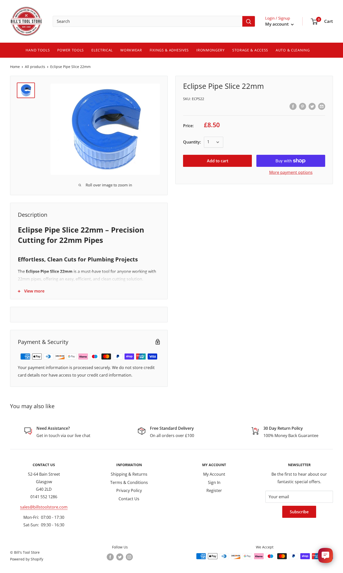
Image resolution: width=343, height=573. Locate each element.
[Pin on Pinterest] (302, 106)
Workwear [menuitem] (131, 50)
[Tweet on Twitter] (312, 106)
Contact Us (129, 499)
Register (214, 490)
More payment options (291, 172)
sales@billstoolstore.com (44, 507)
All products (35, 66)
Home (15, 66)
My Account (214, 474)
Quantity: (192, 142)
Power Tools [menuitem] (70, 50)
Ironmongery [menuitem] (210, 50)
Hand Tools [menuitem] (38, 50)
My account (277, 24)
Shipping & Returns (129, 474)
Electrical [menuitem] (102, 50)
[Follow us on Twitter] (119, 556)
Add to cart (217, 161)
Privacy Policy (129, 490)
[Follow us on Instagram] (129, 556)
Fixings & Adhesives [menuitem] (169, 50)
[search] (147, 21)
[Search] (248, 21)
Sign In (214, 482)
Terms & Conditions (129, 482)
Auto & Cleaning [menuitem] (293, 50)
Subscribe (299, 512)
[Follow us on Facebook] (110, 556)
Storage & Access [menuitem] (250, 50)
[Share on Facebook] (293, 106)
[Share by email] (321, 106)
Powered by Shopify (26, 559)
